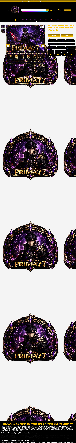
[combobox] (33, 10)
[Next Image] (43, 45)
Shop (8, 10)
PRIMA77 (3, 426)
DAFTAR (54, 35)
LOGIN (66, 35)
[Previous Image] (8, 45)
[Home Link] (15, 10)
